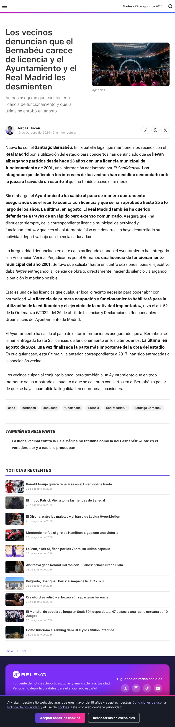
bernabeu (29, 408)
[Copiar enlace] (145, 130)
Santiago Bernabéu (148, 408)
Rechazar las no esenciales (114, 718)
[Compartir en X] (165, 130)
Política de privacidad (23, 707)
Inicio (9, 651)
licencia (93, 408)
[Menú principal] (4, 6)
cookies (63, 707)
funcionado (72, 408)
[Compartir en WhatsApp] (155, 130)
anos (11, 408)
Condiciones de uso (147, 702)
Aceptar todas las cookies (60, 718)
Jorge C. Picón (28, 128)
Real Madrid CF (116, 408)
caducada (50, 408)
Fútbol (21, 651)
